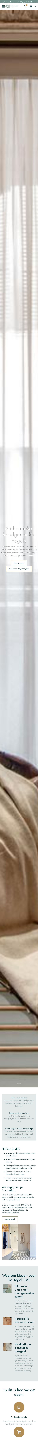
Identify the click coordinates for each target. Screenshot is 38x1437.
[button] (3, 548)
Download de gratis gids (19, 569)
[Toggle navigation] (3, 6)
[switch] (5, 1434)
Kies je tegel (19, 563)
